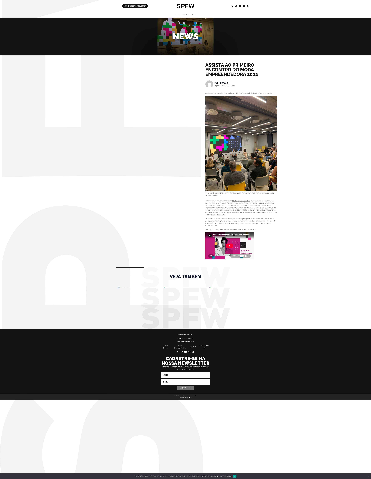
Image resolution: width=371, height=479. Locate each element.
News (193, 15)
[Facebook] (244, 6)
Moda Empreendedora (241, 201)
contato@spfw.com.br (185, 334)
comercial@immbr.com (185, 342)
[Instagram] (232, 6)
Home (177, 15)
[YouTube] (240, 6)
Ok (235, 476)
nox (190, 397)
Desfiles (185, 15)
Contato (193, 347)
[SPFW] (185, 6)
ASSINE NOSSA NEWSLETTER (135, 6)
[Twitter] (248, 6)
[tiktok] (236, 6)
